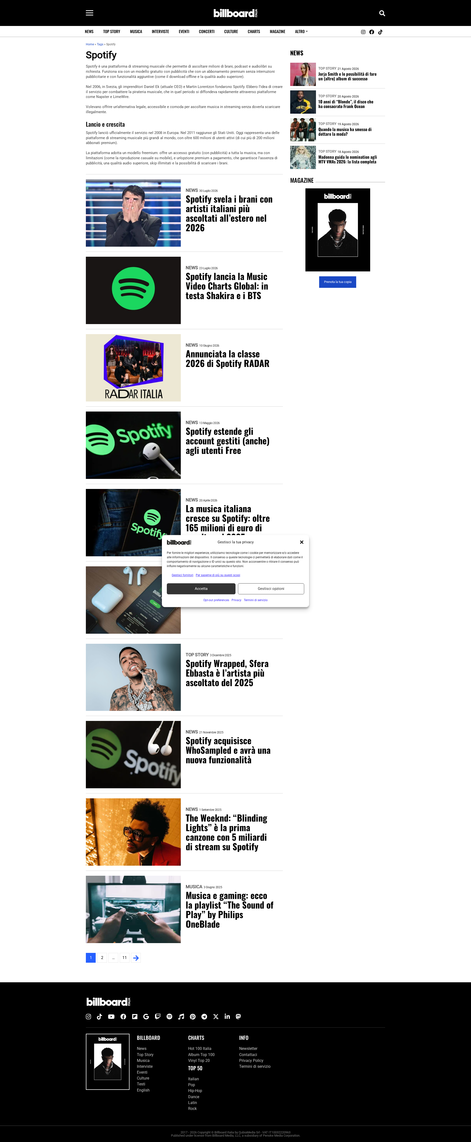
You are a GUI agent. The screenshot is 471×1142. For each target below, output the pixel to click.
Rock (192, 1108)
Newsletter (248, 1048)
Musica (136, 31)
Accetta (201, 588)
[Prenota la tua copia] (337, 229)
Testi (141, 1084)
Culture (231, 31)
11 (124, 957)
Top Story (111, 31)
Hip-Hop (195, 1090)
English (143, 1090)
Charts (254, 31)
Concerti (206, 31)
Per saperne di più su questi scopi (218, 575)
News (89, 31)
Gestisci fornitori (182, 575)
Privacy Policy (251, 1060)
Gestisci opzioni (271, 588)
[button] (301, 542)
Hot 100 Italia (199, 1048)
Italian (193, 1079)
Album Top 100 (201, 1054)
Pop (191, 1084)
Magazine (277, 31)
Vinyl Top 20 (199, 1060)
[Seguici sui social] (363, 32)
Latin (192, 1102)
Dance (193, 1096)
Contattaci (248, 1054)
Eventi (184, 31)
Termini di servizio (255, 1066)
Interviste (160, 31)
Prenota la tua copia (338, 282)
